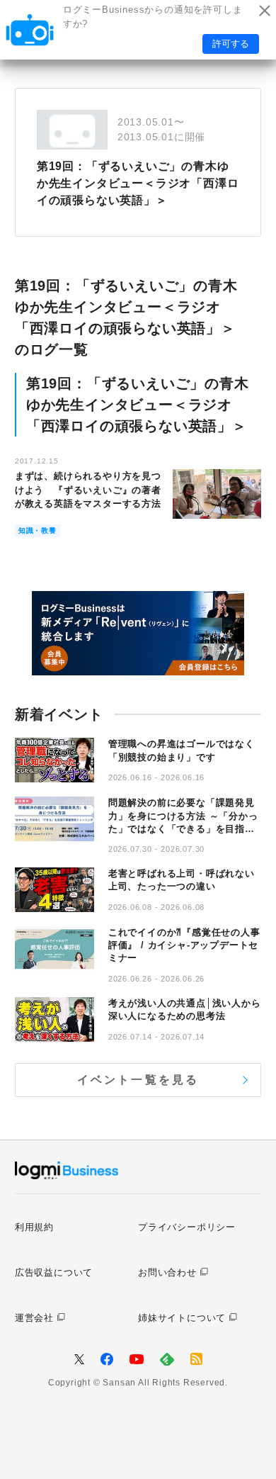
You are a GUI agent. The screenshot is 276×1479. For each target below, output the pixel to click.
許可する (230, 43)
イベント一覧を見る (138, 1080)
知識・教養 (37, 530)
